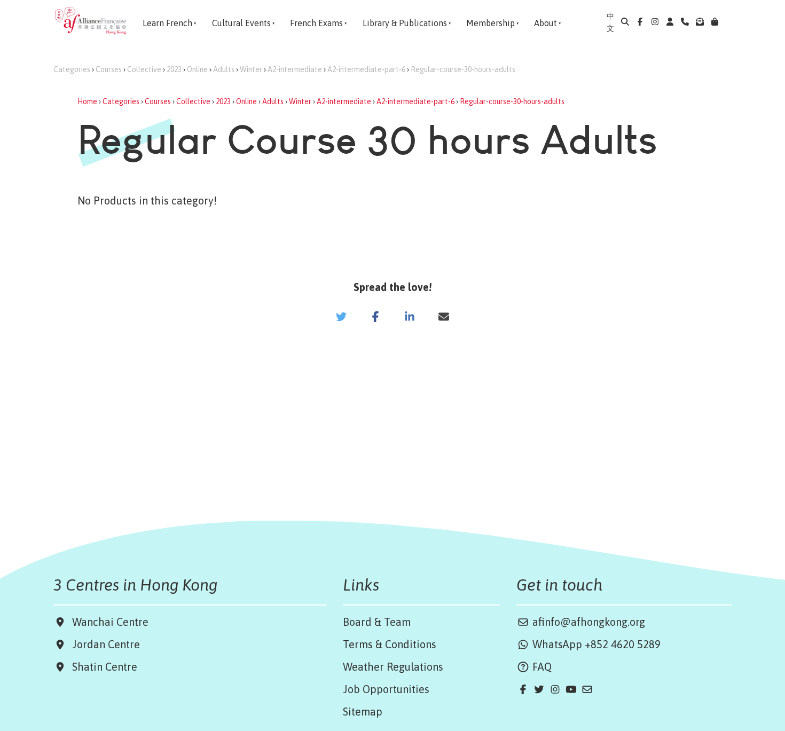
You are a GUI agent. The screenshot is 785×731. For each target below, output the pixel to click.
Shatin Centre (102, 667)
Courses (109, 69)
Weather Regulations (393, 667)
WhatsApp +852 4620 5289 (595, 644)
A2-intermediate (295, 69)
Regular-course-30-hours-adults (463, 69)
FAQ (541, 667)
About (545, 23)
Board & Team (377, 622)
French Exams (316, 23)
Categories (71, 69)
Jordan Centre (103, 644)
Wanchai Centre (111, 622)
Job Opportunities (386, 689)
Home (87, 101)
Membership (490, 23)
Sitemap (362, 711)
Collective (144, 69)
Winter (251, 69)
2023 (174, 69)
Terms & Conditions (389, 644)
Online (197, 69)
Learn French (167, 23)
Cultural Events (241, 23)
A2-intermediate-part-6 (366, 69)
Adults (223, 69)
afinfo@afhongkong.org (587, 622)
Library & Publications (405, 23)
